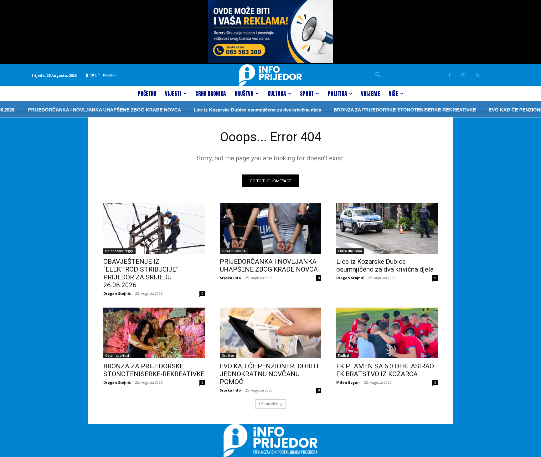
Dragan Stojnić (117, 293)
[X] (477, 75)
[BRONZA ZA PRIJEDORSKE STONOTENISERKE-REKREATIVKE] (154, 333)
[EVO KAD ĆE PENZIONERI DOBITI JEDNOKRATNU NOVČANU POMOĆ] (270, 333)
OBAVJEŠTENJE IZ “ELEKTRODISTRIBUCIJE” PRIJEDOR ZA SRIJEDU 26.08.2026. (140, 273)
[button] (378, 75)
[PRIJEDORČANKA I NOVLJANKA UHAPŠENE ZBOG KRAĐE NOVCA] (270, 228)
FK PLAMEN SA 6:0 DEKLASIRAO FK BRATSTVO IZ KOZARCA (385, 370)
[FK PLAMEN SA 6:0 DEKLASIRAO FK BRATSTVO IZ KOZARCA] (387, 333)
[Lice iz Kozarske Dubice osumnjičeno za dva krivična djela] (387, 228)
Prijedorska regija (119, 251)
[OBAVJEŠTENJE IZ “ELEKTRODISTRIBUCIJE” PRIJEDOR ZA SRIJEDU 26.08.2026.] (154, 228)
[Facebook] (449, 75)
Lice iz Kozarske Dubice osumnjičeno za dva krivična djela (245, 109)
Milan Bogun (348, 382)
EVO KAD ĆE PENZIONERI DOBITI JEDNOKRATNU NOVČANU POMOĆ (269, 374)
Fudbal (343, 355)
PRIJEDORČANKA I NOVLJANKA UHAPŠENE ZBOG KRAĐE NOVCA (92, 109)
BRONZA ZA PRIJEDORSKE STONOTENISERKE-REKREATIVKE (392, 109)
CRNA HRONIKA (234, 251)
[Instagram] (463, 75)
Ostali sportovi (117, 355)
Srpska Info (230, 277)
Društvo (228, 355)
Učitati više (268, 404)
